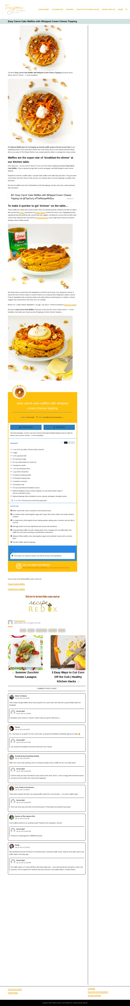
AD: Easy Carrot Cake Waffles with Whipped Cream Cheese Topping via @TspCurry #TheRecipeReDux (41, 196)
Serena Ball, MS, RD (20, 620)
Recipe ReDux (40, 212)
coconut (31, 630)
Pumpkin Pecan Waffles (16, 589)
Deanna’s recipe (70, 305)
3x (73, 442)
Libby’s (22, 212)
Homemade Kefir (42, 218)
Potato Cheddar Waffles (16, 584)
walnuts (61, 630)
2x (69, 442)
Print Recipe (27, 427)
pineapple (52, 630)
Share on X (70, 198)
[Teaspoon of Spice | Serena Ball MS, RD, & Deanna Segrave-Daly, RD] (17, 9)
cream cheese (41, 630)
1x (65, 442)
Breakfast (10, 626)
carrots (23, 630)
